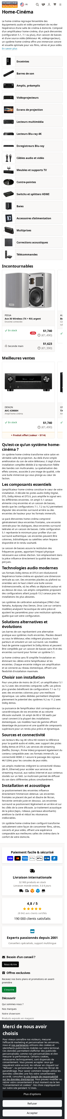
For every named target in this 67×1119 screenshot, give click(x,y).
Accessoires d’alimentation (34, 218)
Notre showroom (11, 1013)
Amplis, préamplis (28, 85)
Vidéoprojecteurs (28, 97)
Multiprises (24, 230)
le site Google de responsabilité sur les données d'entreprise (30, 1078)
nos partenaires (20, 1045)
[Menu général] (61, 4)
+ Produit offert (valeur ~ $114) (28, 435)
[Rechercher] (37, 4)
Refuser (32, 1103)
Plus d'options (32, 1094)
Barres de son (25, 73)
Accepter (32, 1113)
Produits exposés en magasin (18, 1018)
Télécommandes (27, 254)
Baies (20, 206)
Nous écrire (10, 964)
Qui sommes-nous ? (12, 1004)
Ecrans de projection (30, 110)
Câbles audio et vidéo (30, 158)
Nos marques (9, 1008)
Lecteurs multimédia (30, 122)
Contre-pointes (26, 182)
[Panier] (55, 4)
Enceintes (23, 61)
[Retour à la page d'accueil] (10, 4)
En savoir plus (9, 48)
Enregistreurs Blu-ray (30, 146)
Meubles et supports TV (32, 170)
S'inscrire (9, 989)
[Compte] (49, 4)
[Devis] (43, 4)
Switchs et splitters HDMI (33, 194)
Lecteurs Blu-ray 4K (29, 134)
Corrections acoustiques (32, 242)
